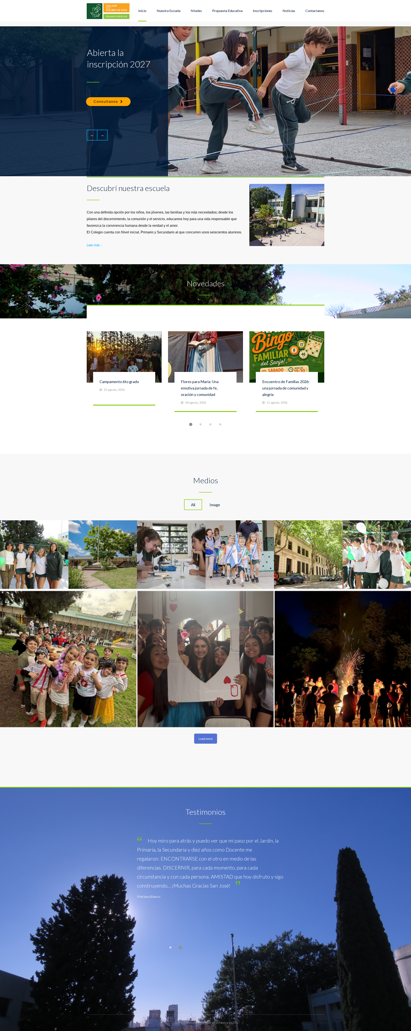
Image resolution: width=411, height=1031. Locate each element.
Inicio (142, 11)
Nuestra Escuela (168, 11)
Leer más (93, 245)
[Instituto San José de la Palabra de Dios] (108, 10)
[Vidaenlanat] (343, 659)
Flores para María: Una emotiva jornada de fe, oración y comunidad (200, 388)
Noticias (289, 11)
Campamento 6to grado (119, 381)
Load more (206, 738)
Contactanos (314, 11)
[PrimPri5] (68, 659)
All (193, 504)
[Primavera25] (205, 659)
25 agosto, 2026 (114, 389)
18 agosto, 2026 (195, 402)
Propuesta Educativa (227, 11)
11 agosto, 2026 (277, 402)
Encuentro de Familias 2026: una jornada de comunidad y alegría (286, 388)
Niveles (196, 11)
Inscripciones (262, 11)
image (215, 504)
